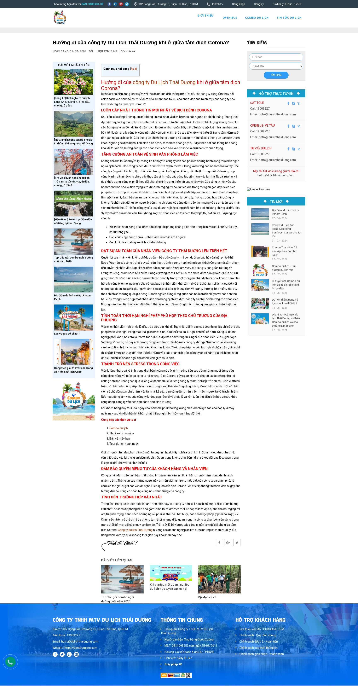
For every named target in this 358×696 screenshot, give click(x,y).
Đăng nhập (238, 4)
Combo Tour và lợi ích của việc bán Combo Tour (285, 251)
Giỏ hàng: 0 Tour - (287, 4)
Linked (115, 4)
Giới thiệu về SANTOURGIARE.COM (261, 629)
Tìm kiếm (276, 75)
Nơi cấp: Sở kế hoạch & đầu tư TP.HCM (188, 652)
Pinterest (121, 4)
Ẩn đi (134, 68)
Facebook (109, 4)
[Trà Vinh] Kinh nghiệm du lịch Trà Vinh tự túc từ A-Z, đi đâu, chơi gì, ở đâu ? (72, 181)
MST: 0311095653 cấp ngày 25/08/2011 (190, 645)
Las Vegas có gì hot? (67, 333)
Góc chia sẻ (128, 51)
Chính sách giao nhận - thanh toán (261, 654)
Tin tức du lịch (289, 17)
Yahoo (298, 103)
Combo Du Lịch (256, 17)
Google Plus (69, 654)
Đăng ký (259, 4)
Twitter (127, 4)
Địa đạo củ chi (207, 597)
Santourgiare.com (294, 690)
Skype (293, 103)
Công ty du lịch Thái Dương (135, 530)
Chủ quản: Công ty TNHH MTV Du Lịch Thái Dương (187, 631)
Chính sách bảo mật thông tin (258, 647)
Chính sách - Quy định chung (257, 635)
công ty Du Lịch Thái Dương (164, 82)
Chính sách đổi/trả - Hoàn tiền (258, 641)
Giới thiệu (205, 15)
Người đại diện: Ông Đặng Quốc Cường (189, 639)
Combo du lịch (118, 428)
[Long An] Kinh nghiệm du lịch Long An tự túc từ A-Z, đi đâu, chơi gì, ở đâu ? (72, 102)
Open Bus (230, 17)
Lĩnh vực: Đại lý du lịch (178, 658)
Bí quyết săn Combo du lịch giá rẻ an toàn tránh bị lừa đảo (286, 284)
